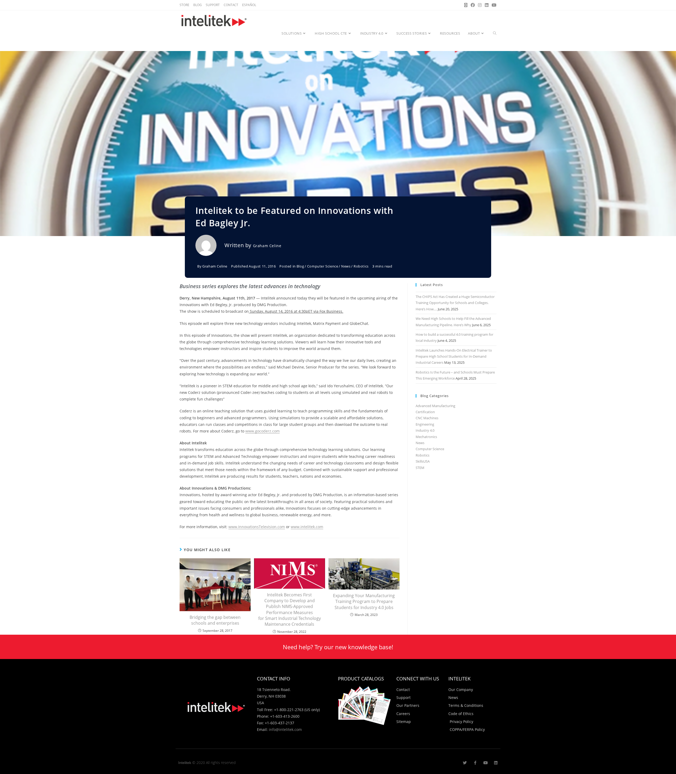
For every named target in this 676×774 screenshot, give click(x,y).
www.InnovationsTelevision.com (256, 526)
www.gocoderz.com (262, 431)
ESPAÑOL (249, 5)
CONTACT (231, 5)
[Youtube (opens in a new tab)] (493, 5)
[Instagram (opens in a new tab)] (479, 5)
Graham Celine (267, 245)
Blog (300, 266)
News (345, 266)
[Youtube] (485, 763)
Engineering (425, 424)
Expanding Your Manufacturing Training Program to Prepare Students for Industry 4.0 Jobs (364, 601)
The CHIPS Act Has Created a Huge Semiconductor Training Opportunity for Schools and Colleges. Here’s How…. (455, 302)
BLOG (197, 5)
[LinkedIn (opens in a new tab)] (486, 5)
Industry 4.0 (425, 430)
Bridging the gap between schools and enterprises (215, 620)
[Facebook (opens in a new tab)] (472, 5)
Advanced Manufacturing (435, 405)
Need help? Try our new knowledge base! (338, 647)
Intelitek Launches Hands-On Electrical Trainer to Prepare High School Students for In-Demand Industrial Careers (454, 356)
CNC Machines (427, 418)
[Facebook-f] (475, 763)
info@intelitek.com (285, 729)
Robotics (361, 266)
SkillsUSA (423, 461)
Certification (425, 411)
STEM (420, 467)
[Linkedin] (496, 763)
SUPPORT (213, 5)
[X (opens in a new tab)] (466, 5)
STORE (184, 5)
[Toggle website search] (494, 33)
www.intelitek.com (307, 526)
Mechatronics (426, 436)
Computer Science (322, 266)
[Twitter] (465, 763)
